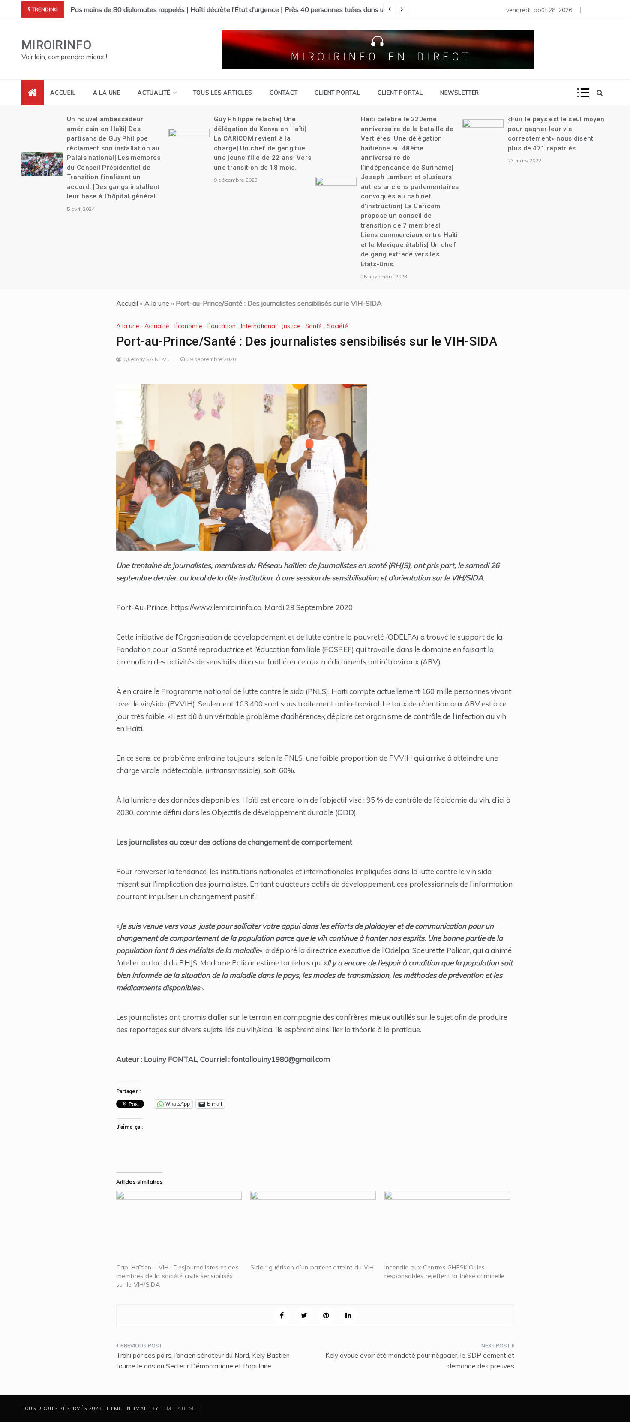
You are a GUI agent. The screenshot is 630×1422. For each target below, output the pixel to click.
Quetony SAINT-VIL (147, 359)
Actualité (154, 92)
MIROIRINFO (56, 45)
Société (337, 326)
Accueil (63, 92)
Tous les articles (222, 92)
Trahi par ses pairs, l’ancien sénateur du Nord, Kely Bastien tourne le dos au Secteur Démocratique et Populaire (203, 1361)
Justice (291, 326)
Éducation (221, 326)
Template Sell (180, 1408)
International (258, 326)
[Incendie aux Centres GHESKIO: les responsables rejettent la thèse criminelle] (447, 1227)
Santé (313, 326)
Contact (284, 92)
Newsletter (459, 92)
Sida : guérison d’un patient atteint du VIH (312, 1267)
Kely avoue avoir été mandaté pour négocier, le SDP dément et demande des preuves (419, 1361)
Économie (188, 326)
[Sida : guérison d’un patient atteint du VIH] (313, 1227)
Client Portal (337, 92)
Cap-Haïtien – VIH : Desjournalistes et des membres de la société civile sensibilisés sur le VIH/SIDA (177, 1275)
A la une (106, 92)
